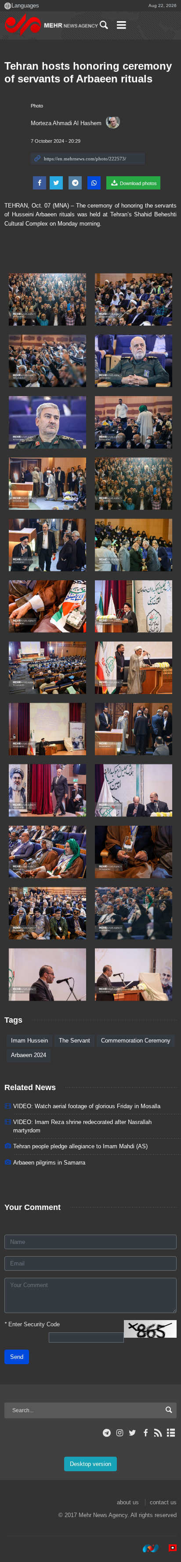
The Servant (74, 1040)
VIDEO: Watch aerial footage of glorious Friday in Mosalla (86, 1106)
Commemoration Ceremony (135, 1040)
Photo (37, 105)
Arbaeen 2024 (28, 1055)
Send (16, 1357)
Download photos (138, 183)
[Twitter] (132, 1432)
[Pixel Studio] (168, 1548)
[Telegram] (106, 1432)
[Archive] (171, 1432)
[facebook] (145, 1432)
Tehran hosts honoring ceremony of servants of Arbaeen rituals (88, 72)
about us (128, 1502)
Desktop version (90, 1464)
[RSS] (158, 1432)
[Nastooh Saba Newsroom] (146, 1548)
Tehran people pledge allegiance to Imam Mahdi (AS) (80, 1146)
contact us (163, 1502)
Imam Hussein (29, 1040)
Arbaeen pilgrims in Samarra (49, 1162)
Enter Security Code (32, 1324)
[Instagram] (119, 1432)
